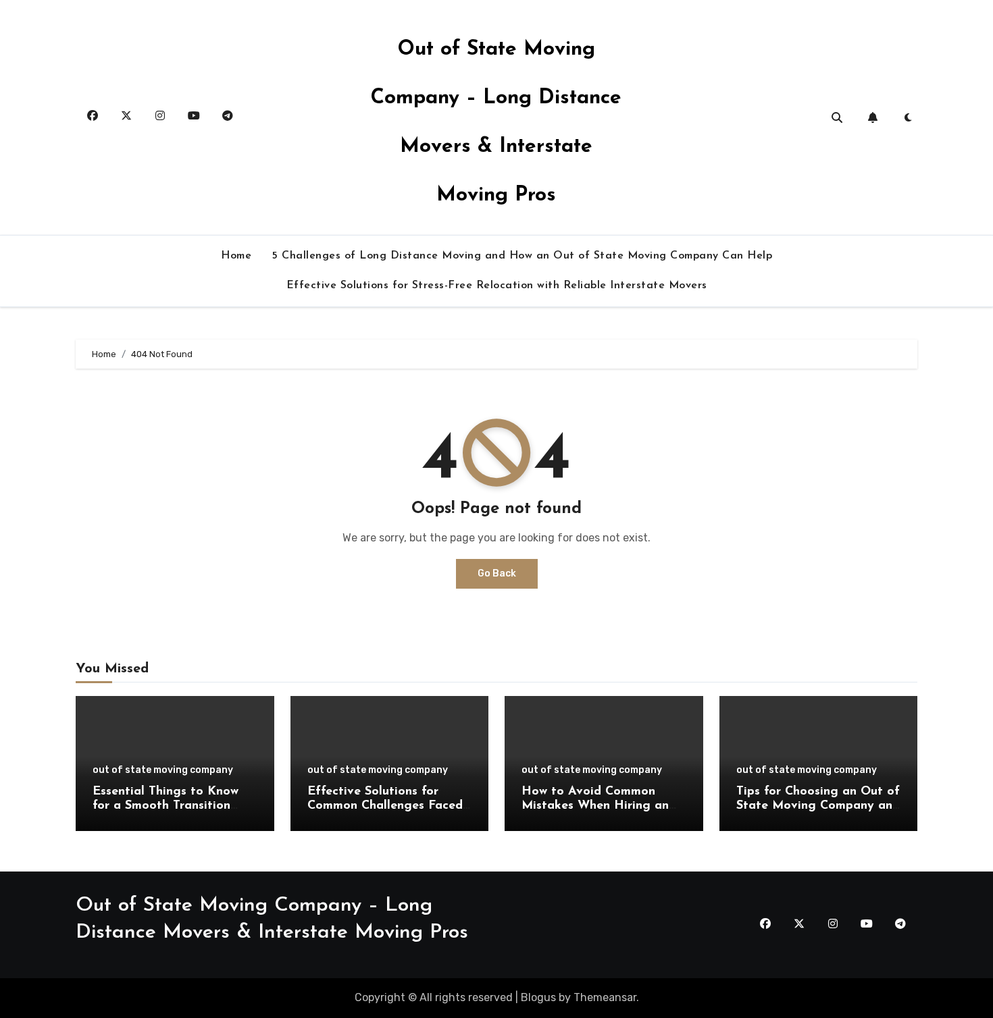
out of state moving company (163, 770)
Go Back (497, 573)
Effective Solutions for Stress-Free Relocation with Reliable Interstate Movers (496, 285)
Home (236, 255)
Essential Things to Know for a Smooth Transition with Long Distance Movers (172, 806)
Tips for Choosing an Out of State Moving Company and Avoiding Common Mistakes (818, 806)
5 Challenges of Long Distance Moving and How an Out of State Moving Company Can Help (522, 255)
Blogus (538, 997)
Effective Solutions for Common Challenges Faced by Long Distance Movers (385, 806)
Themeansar (605, 997)
